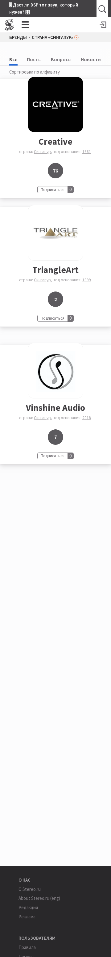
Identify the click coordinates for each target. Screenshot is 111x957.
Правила (27, 947)
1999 (86, 280)
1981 (86, 151)
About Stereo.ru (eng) (39, 898)
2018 (86, 417)
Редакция (28, 907)
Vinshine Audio (55, 407)
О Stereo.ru (29, 889)
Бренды (18, 37)
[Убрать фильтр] (76, 37)
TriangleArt (55, 269)
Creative (55, 141)
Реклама (26, 917)
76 (55, 171)
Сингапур (42, 151)
